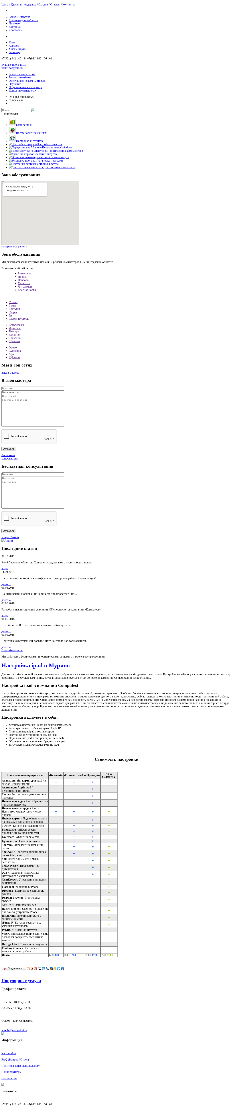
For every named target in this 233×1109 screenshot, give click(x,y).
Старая (13, 312)
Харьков (14, 45)
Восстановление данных (31, 132)
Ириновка (15, 328)
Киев (12, 42)
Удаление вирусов (45, 154)
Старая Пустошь (19, 318)
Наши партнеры (11, 1071)
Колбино (14, 334)
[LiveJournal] (47, 968)
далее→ (6, 568)
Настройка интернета (29, 140)
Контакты (68, 4)
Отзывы (55, 4)
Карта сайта (8, 1053)
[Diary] (32, 968)
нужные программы (13, 64)
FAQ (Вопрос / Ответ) (15, 1059)
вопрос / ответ (10, 537)
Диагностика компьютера (59, 167)
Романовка (24, 273)
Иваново (14, 23)
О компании (9, 1078)
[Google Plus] (36, 968)
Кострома (15, 26)
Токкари (14, 331)
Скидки (43, 4)
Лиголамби (25, 286)
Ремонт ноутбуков (20, 77)
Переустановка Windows (57, 147)
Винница (14, 52)
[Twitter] (59, 968)
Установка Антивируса (54, 157)
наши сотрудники (12, 67)
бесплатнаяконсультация (9, 457)
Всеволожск (16, 324)
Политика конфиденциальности (21, 1065)
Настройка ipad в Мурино (35, 665)
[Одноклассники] (55, 968)
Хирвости (24, 283)
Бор (11, 315)
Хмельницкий (17, 49)
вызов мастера (10, 372)
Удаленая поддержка (23, 4)
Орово (13, 347)
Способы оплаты (12, 650)
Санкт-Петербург (19, 16)
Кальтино (15, 338)
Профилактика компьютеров (65, 150)
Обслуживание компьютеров (27, 80)
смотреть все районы (14, 246)
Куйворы (14, 357)
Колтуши (14, 308)
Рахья (12, 305)
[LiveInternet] (40, 968)
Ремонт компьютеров (22, 74)
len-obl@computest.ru (14, 1030)
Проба (22, 276)
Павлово (23, 280)
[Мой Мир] (51, 968)
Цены (5, 4)
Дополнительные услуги (24, 90)
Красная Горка (27, 289)
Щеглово (14, 341)
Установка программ (50, 160)
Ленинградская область (23, 20)
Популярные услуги (21, 980)
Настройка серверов (49, 144)
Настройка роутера (47, 163)
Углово (13, 302)
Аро (11, 354)
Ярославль (15, 30)
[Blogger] (28, 968)
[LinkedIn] (44, 968)
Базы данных (24, 124)
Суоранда (15, 350)
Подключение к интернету (25, 87)
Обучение (15, 84)
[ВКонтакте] (63, 968)
